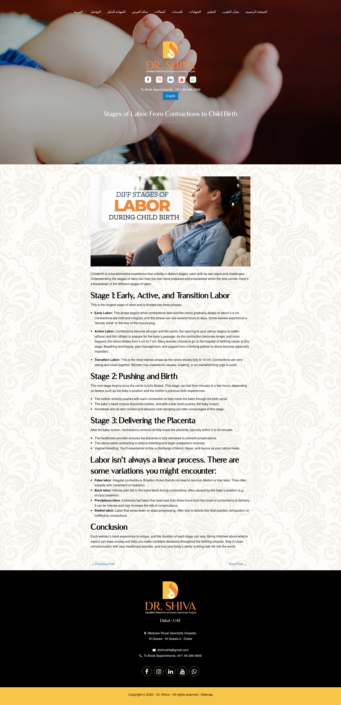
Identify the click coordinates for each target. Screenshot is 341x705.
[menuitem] (256, 12)
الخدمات (177, 11)
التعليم (211, 11)
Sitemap (207, 694)
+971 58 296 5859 (187, 89)
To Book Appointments (157, 89)
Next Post (236, 564)
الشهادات (195, 11)
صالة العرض (140, 11)
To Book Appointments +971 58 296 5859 (173, 655)
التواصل (96, 11)
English (170, 96)
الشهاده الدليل (116, 11)
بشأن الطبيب (230, 11)
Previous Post (104, 564)
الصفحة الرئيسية (256, 11)
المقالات (159, 11)
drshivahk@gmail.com (172, 650)
